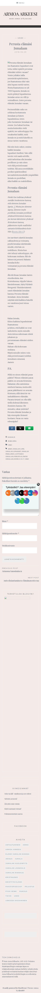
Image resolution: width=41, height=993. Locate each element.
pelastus (29, 886)
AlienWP (21, 991)
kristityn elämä (14, 882)
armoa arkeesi (13, 849)
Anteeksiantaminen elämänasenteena (21, 579)
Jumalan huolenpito (16, 863)
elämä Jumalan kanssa (17, 854)
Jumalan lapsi (18, 449)
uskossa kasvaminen (16, 900)
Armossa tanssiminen (12, 570)
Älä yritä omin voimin (12, 804)
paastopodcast (14, 886)
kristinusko (12, 877)
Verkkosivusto (8, 546)
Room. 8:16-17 (18, 231)
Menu (21, 3)
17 (14, 206)
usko (20, 38)
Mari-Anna (12, 441)
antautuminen (13, 845)
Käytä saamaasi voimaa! (12, 809)
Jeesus (9, 859)
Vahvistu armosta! (10, 799)
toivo (9, 896)
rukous (23, 891)
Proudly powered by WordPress (14, 988)
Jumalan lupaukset (13, 451)
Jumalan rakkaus (15, 873)
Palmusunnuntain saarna (13, 814)
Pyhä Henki (11, 891)
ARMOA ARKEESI (20, 14)
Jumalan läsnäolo (15, 868)
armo (10, 449)
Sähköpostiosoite (10, 533)
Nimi (5, 521)
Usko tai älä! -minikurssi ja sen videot (17, 794)
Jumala (19, 859)
